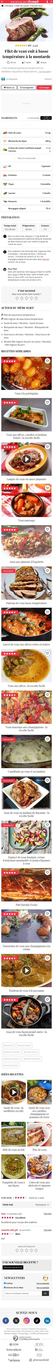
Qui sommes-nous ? (14, 1329)
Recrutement (41, 1329)
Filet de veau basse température (19, 315)
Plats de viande (22, 6)
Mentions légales (11, 1333)
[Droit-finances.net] (39, 1349)
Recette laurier (10, 1065)
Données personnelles (13, 1331)
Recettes (9, 6)
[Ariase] (13, 1360)
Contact (25, 1329)
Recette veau (36, 6)
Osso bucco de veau (13, 334)
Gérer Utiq (44, 1331)
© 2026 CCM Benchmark (39, 1333)
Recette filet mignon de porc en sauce (22, 341)
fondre (33, 272)
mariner (45, 259)
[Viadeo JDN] (39, 1355)
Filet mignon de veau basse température (23, 319)
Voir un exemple (43, 1283)
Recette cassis (31, 1052)
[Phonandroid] (39, 1360)
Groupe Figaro (24, 1333)
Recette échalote (11, 1052)
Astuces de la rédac (14, 1287)
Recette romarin (11, 1058)
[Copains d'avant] (13, 1355)
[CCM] (13, 1344)
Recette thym (24, 1045)
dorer (15, 274)
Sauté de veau (10, 323)
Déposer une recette (13, 1267)
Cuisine (9, 1283)
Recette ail (8, 1045)
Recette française (32, 1058)
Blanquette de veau (13, 327)
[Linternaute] (13, 1350)
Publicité (32, 1329)
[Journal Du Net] (39, 1344)
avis (35, 45)
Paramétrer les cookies (31, 1331)
